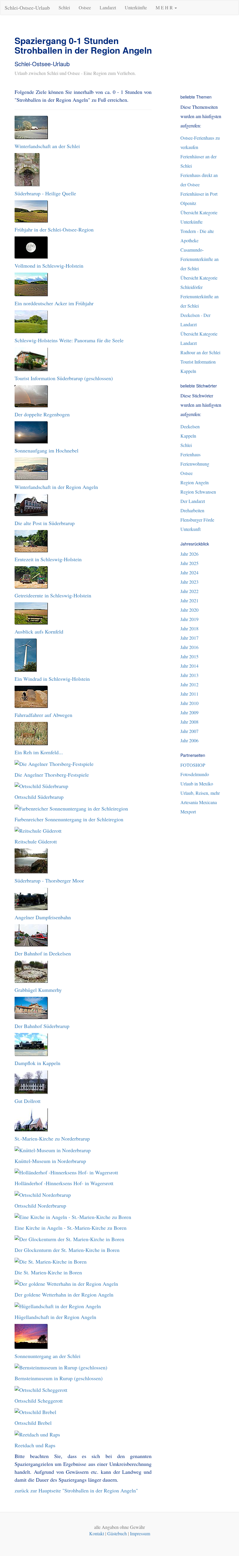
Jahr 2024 (189, 572)
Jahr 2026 (189, 554)
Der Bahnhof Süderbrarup (42, 1025)
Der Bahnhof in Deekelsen (43, 953)
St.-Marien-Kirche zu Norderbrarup (52, 1138)
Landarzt (108, 7)
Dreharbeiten (192, 510)
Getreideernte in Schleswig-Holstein (53, 595)
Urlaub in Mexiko (196, 783)
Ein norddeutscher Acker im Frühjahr (54, 303)
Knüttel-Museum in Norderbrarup (50, 1160)
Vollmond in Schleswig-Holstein (49, 265)
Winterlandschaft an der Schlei (47, 146)
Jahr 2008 (189, 722)
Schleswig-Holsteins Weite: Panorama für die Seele (69, 340)
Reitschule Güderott (36, 841)
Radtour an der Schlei (200, 352)
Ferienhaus (190, 454)
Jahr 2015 (189, 656)
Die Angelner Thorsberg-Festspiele (52, 774)
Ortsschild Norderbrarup (40, 1205)
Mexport (188, 811)
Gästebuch (117, 1533)
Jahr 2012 (189, 684)
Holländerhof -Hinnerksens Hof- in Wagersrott (64, 1183)
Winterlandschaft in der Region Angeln (56, 486)
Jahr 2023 (189, 582)
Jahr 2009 (189, 712)
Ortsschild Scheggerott (39, 1400)
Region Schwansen (198, 492)
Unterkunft (190, 529)
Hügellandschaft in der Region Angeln (55, 1316)
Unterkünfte (136, 7)
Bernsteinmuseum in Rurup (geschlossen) (59, 1378)
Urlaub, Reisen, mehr (200, 793)
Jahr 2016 (189, 647)
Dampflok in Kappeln (37, 1062)
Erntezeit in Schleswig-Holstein (48, 559)
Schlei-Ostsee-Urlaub (27, 7)
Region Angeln (194, 482)
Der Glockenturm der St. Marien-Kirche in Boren (67, 1249)
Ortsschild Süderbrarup (39, 796)
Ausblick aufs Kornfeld (39, 631)
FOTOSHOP (192, 765)
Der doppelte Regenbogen (42, 414)
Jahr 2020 (189, 610)
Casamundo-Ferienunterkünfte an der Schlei (199, 259)
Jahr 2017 (189, 638)
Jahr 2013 (189, 675)
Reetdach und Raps (35, 1445)
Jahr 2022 (189, 591)
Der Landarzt (192, 501)
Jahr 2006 (189, 740)
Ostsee (85, 7)
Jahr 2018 (189, 628)
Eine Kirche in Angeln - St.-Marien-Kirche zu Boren (70, 1227)
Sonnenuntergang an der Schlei (47, 1355)
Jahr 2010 (189, 703)
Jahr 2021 (189, 600)
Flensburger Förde (197, 520)
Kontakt (96, 1533)
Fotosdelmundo (194, 774)
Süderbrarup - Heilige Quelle (45, 193)
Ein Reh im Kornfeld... (39, 752)
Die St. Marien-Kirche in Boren (48, 1272)
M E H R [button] (165, 7)
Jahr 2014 (189, 666)
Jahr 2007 (189, 731)
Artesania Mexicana (198, 802)
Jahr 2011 (189, 694)
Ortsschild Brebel (33, 1422)
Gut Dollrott (28, 1100)
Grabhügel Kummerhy (38, 989)
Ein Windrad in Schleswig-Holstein (52, 678)
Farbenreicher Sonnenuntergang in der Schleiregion (69, 819)
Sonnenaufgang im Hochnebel (46, 450)
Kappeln (188, 436)
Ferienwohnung (194, 464)
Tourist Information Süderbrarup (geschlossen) (64, 378)
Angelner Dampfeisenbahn (43, 917)
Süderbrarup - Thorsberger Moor (49, 880)
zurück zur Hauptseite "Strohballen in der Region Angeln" (76, 1490)
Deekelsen (190, 426)
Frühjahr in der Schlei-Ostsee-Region (54, 229)
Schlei (64, 7)
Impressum (140, 1533)
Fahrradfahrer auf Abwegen (43, 714)
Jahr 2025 (189, 563)
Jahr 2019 (189, 619)
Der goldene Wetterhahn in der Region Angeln (64, 1294)
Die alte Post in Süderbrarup (45, 523)
